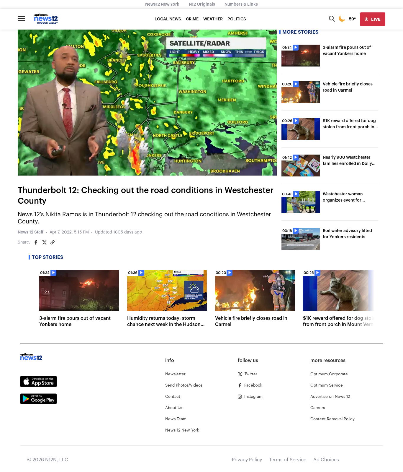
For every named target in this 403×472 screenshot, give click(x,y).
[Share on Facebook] (36, 242)
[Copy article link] (52, 242)
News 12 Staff (30, 232)
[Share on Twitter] (44, 242)
